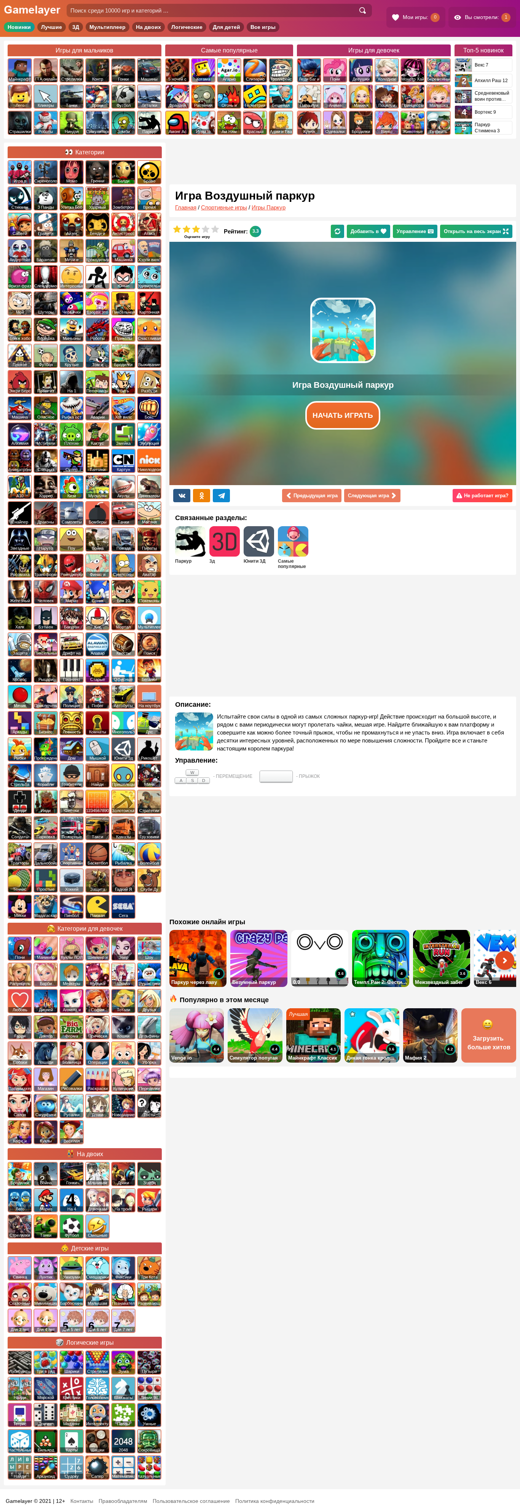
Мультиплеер (107, 27)
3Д (75, 27)
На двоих (148, 27)
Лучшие (51, 27)
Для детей (226, 27)
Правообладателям (123, 1501)
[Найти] (362, 10)
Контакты (81, 1501)
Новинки (19, 27)
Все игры (263, 27)
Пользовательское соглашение (191, 1501)
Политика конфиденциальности (274, 1501)
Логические (187, 27)
